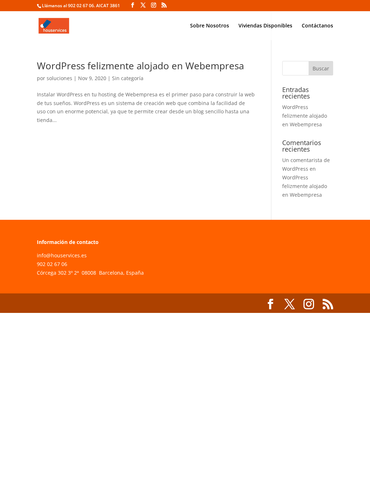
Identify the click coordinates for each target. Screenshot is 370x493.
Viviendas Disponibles (265, 26)
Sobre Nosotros (209, 26)
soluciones (59, 78)
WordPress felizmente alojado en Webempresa (140, 65)
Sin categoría (127, 78)
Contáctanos (317, 26)
